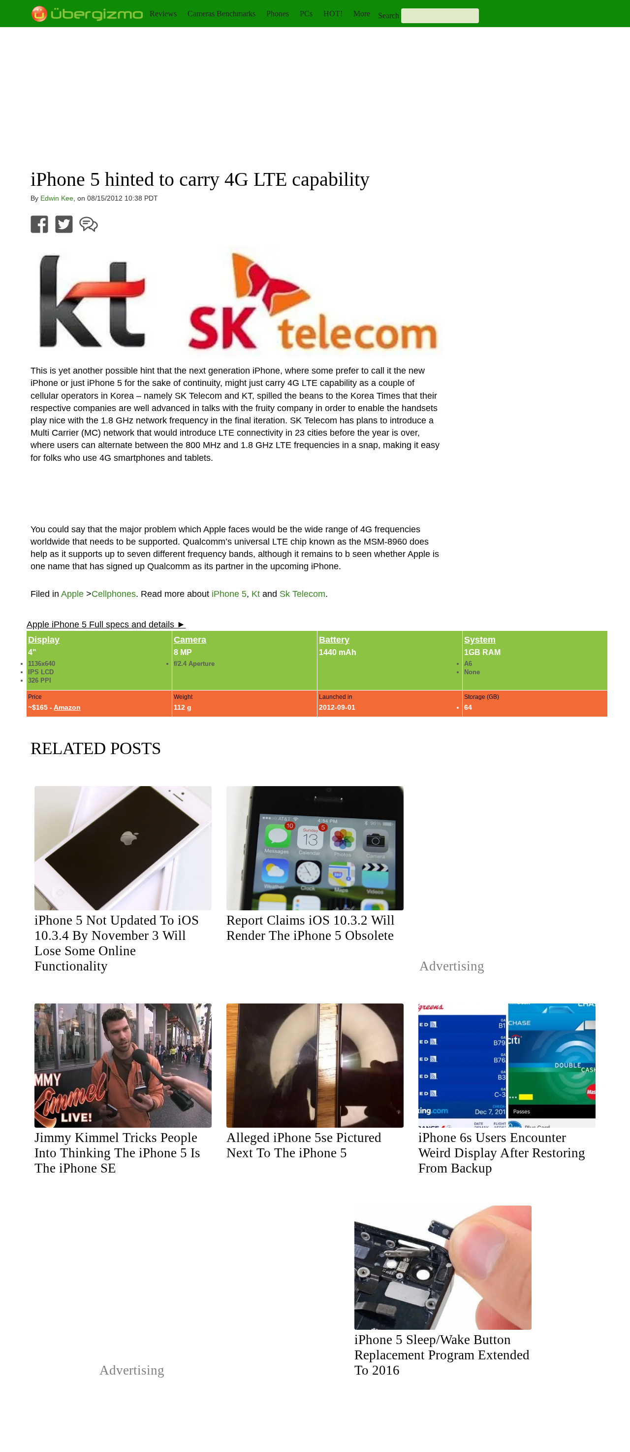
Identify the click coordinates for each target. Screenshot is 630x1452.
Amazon (67, 707)
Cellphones (114, 594)
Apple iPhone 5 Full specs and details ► (106, 624)
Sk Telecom (302, 594)
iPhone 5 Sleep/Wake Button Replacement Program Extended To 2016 (442, 1355)
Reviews (163, 13)
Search (388, 15)
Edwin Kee (56, 198)
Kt (256, 594)
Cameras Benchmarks (221, 13)
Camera (190, 640)
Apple (72, 594)
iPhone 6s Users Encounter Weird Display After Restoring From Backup (501, 1152)
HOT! (333, 13)
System (480, 640)
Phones (277, 13)
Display (44, 640)
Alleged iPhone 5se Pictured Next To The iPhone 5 (303, 1145)
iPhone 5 (229, 594)
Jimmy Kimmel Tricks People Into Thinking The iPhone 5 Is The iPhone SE (117, 1152)
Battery (334, 640)
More (361, 13)
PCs (306, 13)
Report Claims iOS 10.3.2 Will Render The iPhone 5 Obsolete (310, 928)
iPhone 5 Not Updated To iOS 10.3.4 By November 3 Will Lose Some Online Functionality (116, 943)
